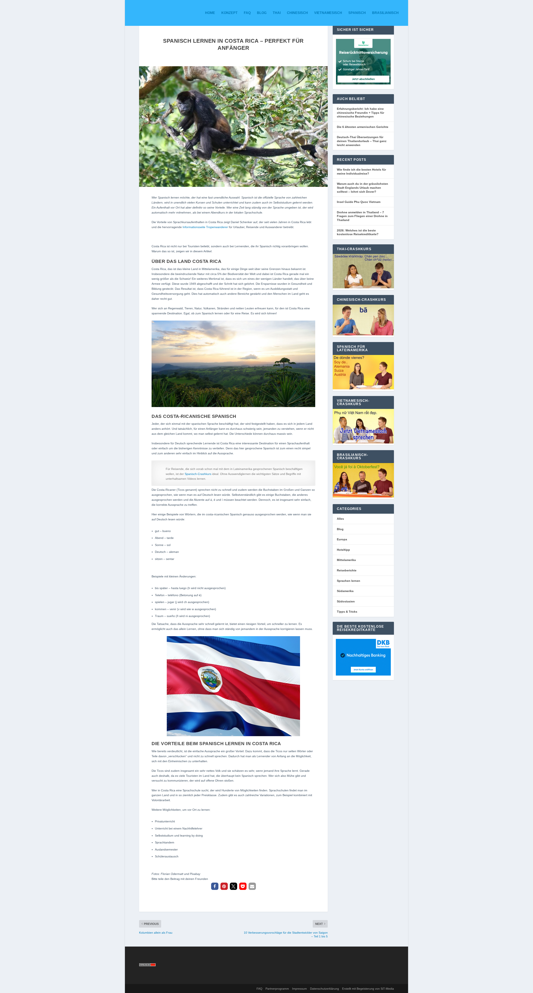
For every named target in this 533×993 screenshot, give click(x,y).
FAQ (247, 13)
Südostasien (346, 601)
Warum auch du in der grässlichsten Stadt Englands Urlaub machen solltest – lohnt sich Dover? (362, 187)
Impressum (299, 988)
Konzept (229, 13)
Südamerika (345, 591)
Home (210, 13)
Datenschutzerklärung (324, 988)
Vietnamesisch (328, 13)
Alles (340, 518)
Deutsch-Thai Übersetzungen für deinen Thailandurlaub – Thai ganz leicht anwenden (361, 140)
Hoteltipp (343, 549)
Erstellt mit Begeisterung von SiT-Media (368, 988)
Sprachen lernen (348, 580)
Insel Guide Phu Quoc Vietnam (358, 202)
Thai (277, 13)
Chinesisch (297, 13)
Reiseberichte (346, 570)
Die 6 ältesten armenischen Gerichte (362, 127)
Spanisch (357, 13)
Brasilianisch (385, 13)
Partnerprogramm (277, 988)
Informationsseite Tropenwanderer (205, 227)
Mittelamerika (346, 560)
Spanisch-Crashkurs (198, 474)
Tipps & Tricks (347, 611)
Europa (342, 539)
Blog (261, 13)
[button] (214, 886)
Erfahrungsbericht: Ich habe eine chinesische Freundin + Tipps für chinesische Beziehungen (360, 112)
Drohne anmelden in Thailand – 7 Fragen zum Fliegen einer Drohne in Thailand (362, 216)
